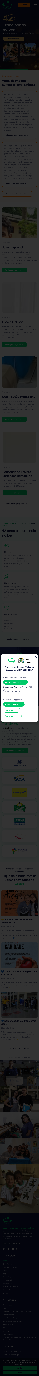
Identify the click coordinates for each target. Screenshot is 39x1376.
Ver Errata (9, 710)
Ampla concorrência (13, 682)
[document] (19, 688)
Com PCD (9, 692)
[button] (36, 657)
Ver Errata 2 (10, 716)
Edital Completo (11, 704)
